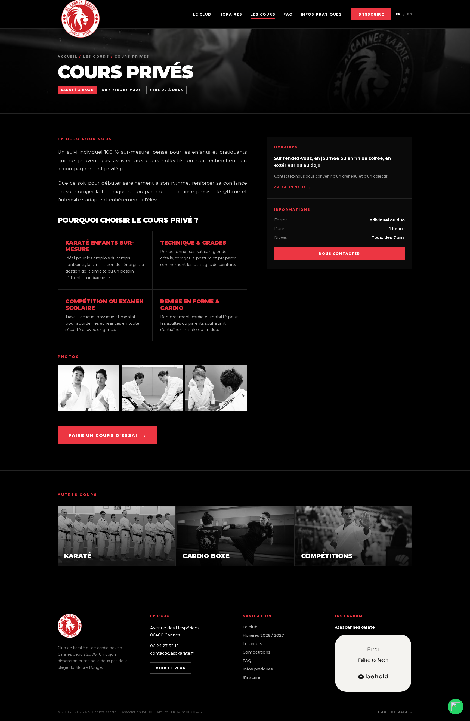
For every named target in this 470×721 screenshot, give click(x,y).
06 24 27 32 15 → (292, 187)
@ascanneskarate (355, 627)
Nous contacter (339, 254)
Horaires (230, 14)
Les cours (263, 14)
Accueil (68, 56)
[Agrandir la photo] (88, 388)
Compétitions (256, 652)
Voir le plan (171, 668)
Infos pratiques (321, 14)
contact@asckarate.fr (172, 653)
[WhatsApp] (455, 706)
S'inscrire (371, 14)
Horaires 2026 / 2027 (263, 635)
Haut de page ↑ (395, 712)
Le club (202, 14)
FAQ (288, 14)
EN (409, 14)
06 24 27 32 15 (164, 645)
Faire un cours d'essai (108, 435)
